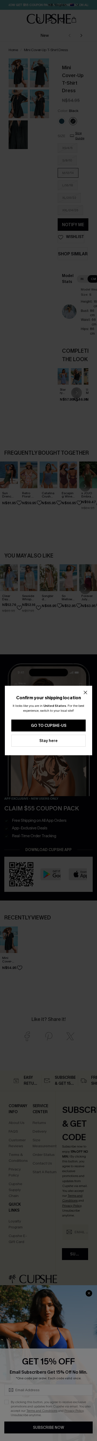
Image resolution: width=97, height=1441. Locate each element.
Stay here (48, 740)
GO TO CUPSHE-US (48, 725)
